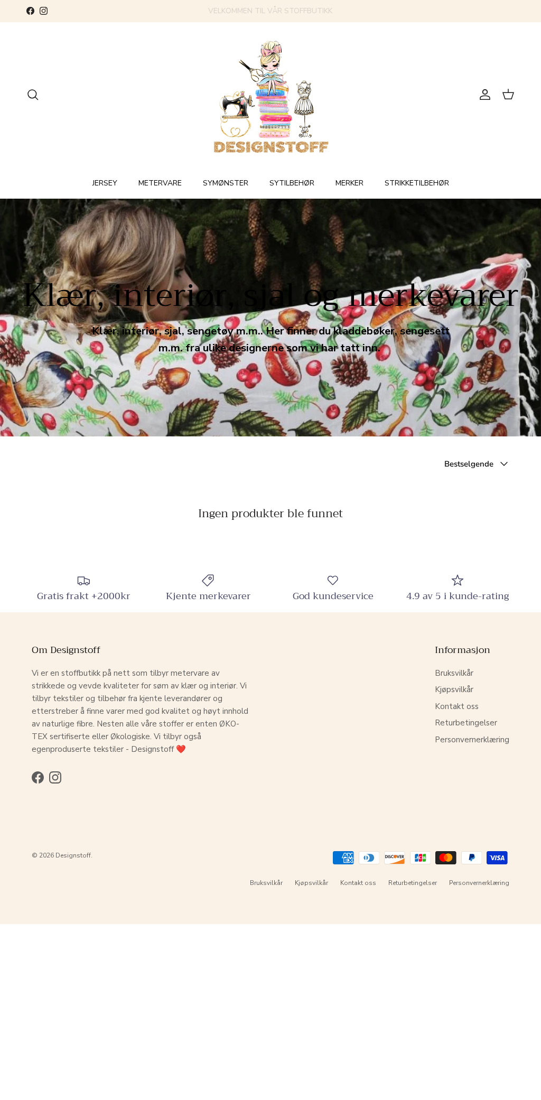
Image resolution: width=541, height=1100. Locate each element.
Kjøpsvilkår (454, 689)
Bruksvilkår (454, 673)
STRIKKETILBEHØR (417, 183)
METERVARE (160, 183)
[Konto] (482, 94)
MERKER (349, 183)
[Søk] (32, 94)
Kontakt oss (457, 706)
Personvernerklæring (472, 739)
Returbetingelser (466, 722)
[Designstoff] (271, 95)
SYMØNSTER (225, 183)
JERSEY (104, 183)
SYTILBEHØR (291, 183)
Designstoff (73, 855)
